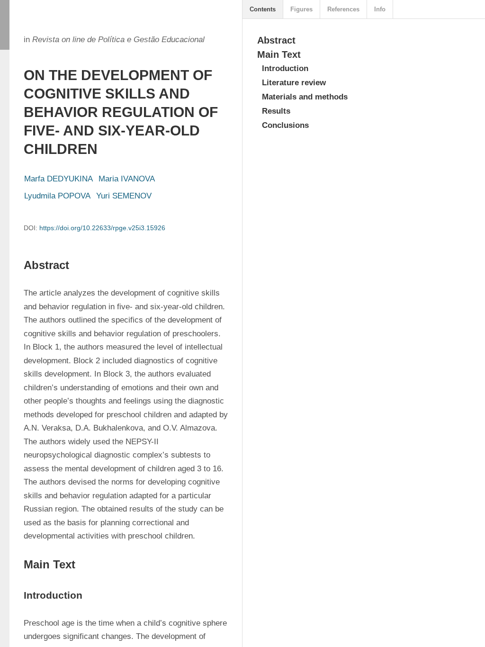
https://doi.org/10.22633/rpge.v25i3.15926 (102, 228)
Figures (301, 9)
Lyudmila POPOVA (57, 195)
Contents (263, 9)
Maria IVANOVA (127, 178)
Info (380, 9)
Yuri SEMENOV (124, 195)
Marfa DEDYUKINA (58, 178)
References (343, 9)
